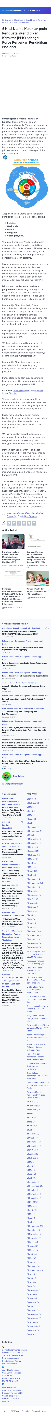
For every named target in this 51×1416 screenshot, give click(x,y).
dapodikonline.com (10, 1370)
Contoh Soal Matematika (12, 931)
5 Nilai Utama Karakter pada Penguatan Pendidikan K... (36, 990)
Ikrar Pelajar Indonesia (21, 739)
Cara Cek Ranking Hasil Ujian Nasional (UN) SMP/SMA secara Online (12, 852)
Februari (34, 803)
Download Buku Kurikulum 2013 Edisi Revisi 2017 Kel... (36, 1095)
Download (36, 628)
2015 (33, 799)
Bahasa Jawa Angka (23, 641)
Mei (32, 815)
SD (5, 981)
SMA (18, 843)
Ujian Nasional (13, 846)
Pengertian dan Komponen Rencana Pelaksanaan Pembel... (37, 1057)
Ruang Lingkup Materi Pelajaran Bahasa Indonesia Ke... (36, 1047)
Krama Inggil (38, 641)
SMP (4, 846)
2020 (33, 1202)
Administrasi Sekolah (10, 628)
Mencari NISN (7, 828)
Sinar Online (18, 776)
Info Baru (5, 825)
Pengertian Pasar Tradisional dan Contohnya (34, 970)
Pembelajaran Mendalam (12, 937)
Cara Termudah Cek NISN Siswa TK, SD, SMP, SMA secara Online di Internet (12, 833)
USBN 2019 (15, 984)
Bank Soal (6, 885)
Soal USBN (6, 916)
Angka (4, 683)
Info (12, 843)
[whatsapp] (19, 523)
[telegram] (24, 523)
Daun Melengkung (9, 708)
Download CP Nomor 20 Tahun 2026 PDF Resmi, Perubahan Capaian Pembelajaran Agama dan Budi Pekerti (12, 1358)
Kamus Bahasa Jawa (30, 683)
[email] (34, 523)
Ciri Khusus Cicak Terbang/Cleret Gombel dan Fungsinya (37, 980)
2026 (33, 1322)
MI (17, 978)
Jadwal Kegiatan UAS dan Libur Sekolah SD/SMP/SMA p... (36, 954)
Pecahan (17, 934)
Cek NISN (6, 822)
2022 (32, 1274)
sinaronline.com (9, 1387)
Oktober (34, 835)
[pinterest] (29, 523)
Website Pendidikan (23, 1411)
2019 (33, 1150)
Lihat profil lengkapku (13, 784)
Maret (33, 807)
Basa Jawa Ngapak (22, 657)
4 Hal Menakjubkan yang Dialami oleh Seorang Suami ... (37, 1009)
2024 (33, 1282)
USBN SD (5, 987)
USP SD (15, 885)
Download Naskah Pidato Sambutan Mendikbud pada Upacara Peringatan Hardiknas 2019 (11, 557)
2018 (33, 1102)
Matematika (7, 934)
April (32, 811)
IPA (20, 708)
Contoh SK (25, 628)
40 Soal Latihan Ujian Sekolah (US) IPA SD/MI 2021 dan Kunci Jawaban (12, 921)
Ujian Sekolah (18, 916)
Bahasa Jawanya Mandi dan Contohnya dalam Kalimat (25, 676)
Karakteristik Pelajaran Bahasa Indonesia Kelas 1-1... (37, 1037)
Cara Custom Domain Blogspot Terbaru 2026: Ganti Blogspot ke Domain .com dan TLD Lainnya (12, 1396)
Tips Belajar (7, 940)
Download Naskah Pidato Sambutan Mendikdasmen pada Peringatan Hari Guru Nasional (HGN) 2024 (36, 557)
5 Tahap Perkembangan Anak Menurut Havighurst (37, 1066)
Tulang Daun (28, 708)
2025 (33, 1294)
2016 (33, 847)
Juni (32, 819)
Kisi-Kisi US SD (8, 978)
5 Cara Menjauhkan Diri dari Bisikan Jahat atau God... (37, 999)
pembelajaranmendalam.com (14, 1350)
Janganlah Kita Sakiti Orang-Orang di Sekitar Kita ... (37, 1018)
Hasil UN (5, 843)
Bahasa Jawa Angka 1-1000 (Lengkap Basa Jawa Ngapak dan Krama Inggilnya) (22, 648)
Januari (34, 851)
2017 (33, 899)
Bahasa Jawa (7, 641)
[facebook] (9, 523)
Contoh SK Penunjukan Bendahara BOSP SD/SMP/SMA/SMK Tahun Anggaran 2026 (20, 632)
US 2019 (5, 984)
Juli (32, 823)
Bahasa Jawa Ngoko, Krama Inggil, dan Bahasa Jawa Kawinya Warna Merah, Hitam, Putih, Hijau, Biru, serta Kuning (24, 730)
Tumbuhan (39, 708)
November (35, 839)
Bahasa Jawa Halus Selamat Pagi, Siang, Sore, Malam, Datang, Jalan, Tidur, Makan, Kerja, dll (24, 762)
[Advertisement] (25, 85)
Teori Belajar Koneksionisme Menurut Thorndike (37, 1076)
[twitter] (14, 523)
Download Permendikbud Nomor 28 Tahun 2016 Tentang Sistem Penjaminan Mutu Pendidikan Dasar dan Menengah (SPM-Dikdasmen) (12, 596)
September (35, 831)
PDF (21, 978)
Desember (35, 843)
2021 (33, 1242)
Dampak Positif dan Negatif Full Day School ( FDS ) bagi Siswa (37, 591)
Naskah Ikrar (37, 739)
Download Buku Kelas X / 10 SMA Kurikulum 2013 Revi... (38, 1085)
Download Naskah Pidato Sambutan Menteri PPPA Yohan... (38, 1028)
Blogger (45, 1411)
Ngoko (4, 644)
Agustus (34, 827)
